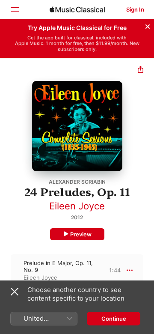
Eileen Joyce (77, 206)
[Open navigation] (14, 9)
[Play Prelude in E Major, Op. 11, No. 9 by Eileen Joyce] (5, 270)
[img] (77, 9)
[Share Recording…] (140, 70)
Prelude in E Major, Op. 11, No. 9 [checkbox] (58, 266)
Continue (113, 318)
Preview (81, 234)
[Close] (147, 25)
